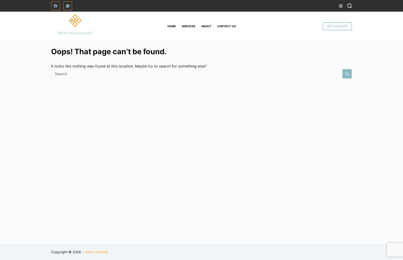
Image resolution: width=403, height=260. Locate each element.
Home (171, 26)
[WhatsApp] (67, 5)
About (206, 26)
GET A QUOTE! (337, 26)
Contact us (226, 26)
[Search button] (347, 73)
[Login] (341, 6)
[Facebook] (55, 5)
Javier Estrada (96, 252)
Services (188, 26)
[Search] (349, 5)
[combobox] (196, 73)
